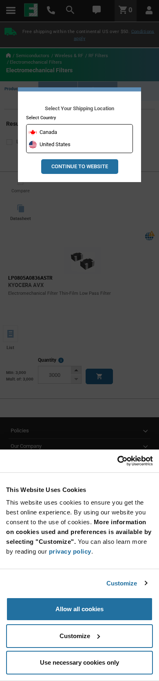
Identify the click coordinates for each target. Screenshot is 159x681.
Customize (121, 583)
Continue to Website (79, 166)
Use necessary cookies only (79, 662)
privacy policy (70, 551)
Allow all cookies (79, 608)
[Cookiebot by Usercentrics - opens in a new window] (117, 461)
